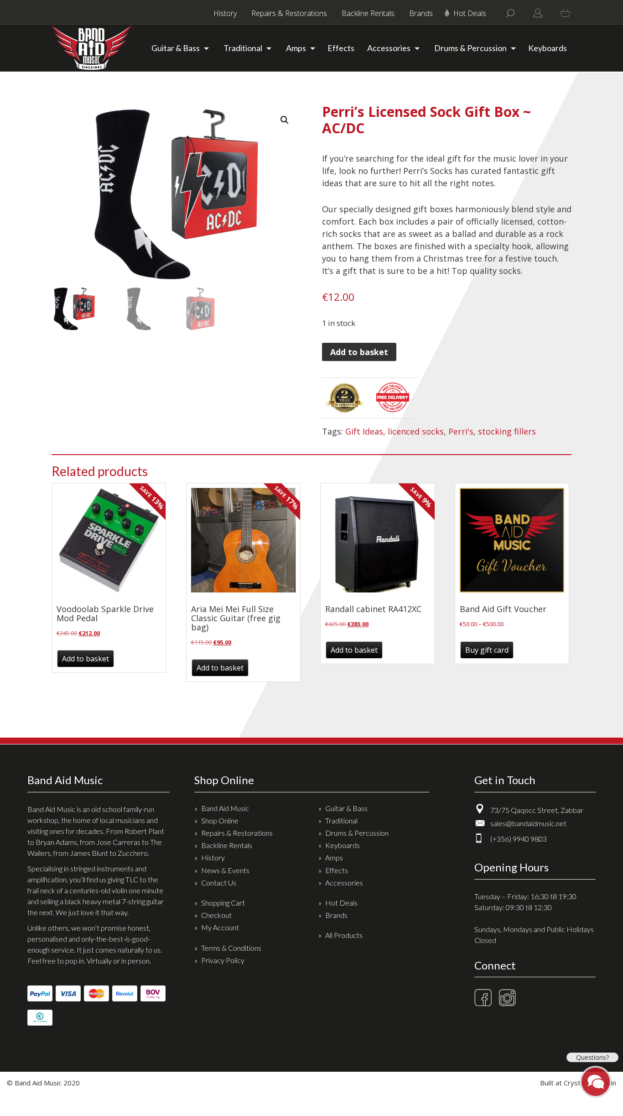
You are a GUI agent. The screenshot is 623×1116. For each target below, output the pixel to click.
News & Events (225, 870)
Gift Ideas (364, 431)
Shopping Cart (223, 902)
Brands (421, 13)
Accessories (388, 48)
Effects (340, 48)
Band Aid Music (225, 808)
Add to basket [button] (85, 659)
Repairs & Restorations (289, 13)
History (225, 13)
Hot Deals (469, 13)
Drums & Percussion (470, 48)
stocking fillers (507, 431)
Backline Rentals (368, 13)
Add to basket (359, 351)
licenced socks (416, 431)
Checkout (216, 915)
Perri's (460, 431)
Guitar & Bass (175, 48)
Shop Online (220, 820)
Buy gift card (487, 650)
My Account (220, 927)
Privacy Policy (222, 960)
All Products (344, 935)
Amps (296, 48)
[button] (284, 120)
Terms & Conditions (231, 947)
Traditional (242, 48)
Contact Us (218, 882)
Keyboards (547, 48)
